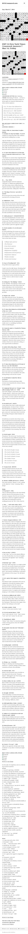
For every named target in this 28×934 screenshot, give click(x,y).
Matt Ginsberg (14, 928)
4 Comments (22, 928)
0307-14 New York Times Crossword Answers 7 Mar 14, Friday (13, 46)
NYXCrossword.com (10, 3)
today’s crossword (13, 79)
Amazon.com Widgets (8, 924)
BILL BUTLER (6, 123)
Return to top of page (7, 761)
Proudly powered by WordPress (8, 932)
